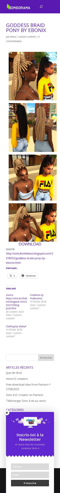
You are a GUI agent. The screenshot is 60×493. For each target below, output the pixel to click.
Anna (13, 36)
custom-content (27, 36)
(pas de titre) (14, 373)
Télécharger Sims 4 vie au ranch (26, 401)
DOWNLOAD (30, 244)
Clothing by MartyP (16, 326)
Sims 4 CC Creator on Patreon (24, 395)
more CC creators (17, 379)
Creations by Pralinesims (37, 296)
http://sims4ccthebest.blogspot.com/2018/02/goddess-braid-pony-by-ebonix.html (29, 258)
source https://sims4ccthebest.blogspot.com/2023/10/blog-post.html (16, 301)
